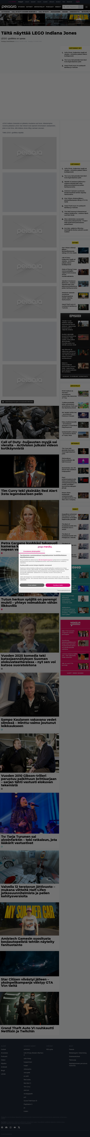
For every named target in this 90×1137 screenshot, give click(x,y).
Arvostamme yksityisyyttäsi (31, 551)
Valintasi (58, 551)
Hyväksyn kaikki (58, 585)
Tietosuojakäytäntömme (63, 590)
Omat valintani (32, 585)
